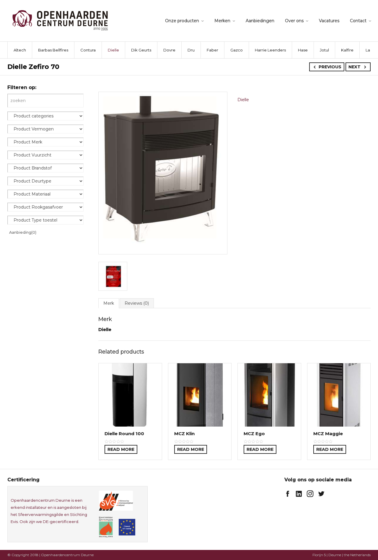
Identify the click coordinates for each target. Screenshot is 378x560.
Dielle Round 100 (124, 433)
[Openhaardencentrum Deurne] (60, 20)
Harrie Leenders (270, 50)
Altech (20, 50)
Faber (212, 50)
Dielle (113, 50)
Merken (222, 20)
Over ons (294, 20)
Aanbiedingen (260, 20)
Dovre (169, 50)
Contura (88, 50)
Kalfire (347, 50)
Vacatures (329, 20)
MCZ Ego (254, 433)
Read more (120, 449)
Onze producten (182, 20)
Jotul (324, 50)
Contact (358, 20)
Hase (303, 50)
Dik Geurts (141, 50)
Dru (191, 50)
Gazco (236, 50)
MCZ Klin (184, 433)
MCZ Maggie (328, 433)
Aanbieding (22, 232)
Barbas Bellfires (53, 50)
